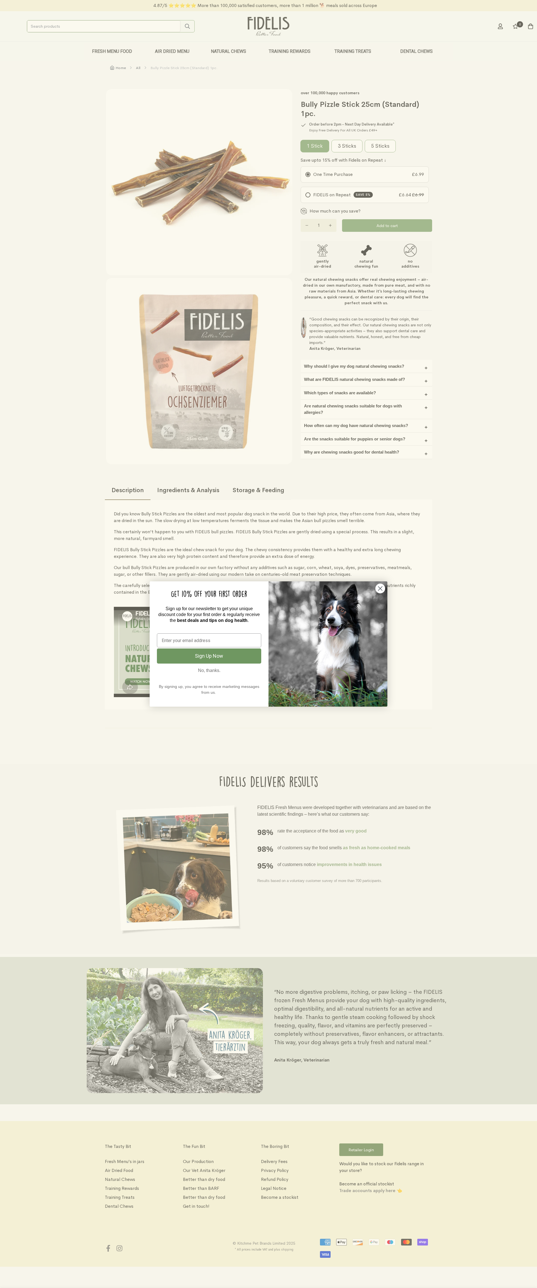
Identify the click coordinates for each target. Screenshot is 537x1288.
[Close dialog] (380, 588)
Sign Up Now (209, 656)
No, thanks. (209, 670)
